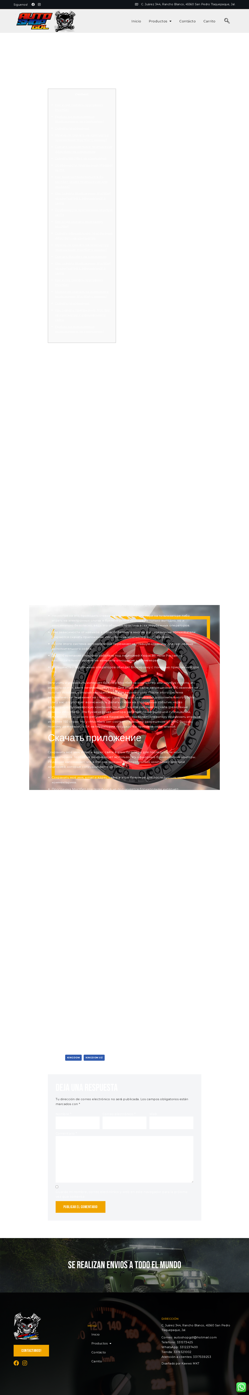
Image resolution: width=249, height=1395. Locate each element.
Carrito (209, 21)
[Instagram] (39, 4)
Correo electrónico (119, 1114)
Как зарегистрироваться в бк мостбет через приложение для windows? (81, 181)
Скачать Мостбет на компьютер (81, 158)
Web (153, 1114)
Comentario (66, 1133)
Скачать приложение (72, 128)
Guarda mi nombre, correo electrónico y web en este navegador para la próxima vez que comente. (122, 1194)
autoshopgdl (62, 74)
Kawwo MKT (190, 1363)
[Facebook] (33, 4)
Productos (158, 21)
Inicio (136, 21)
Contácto (187, 21)
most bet (174, 363)
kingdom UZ (94, 1057)
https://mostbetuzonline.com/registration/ (129, 437)
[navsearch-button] (227, 21)
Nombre (64, 1114)
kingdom (73, 1057)
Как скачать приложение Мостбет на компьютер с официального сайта (83, 198)
